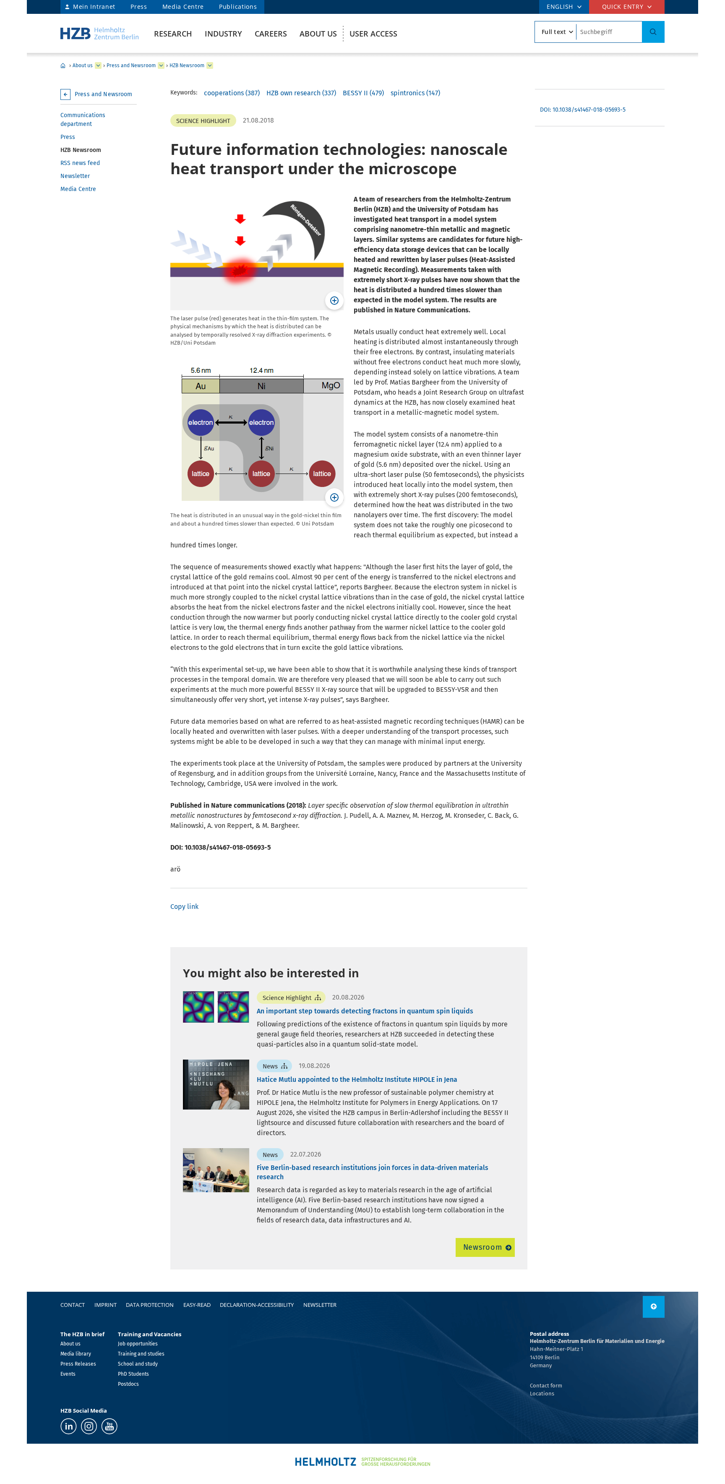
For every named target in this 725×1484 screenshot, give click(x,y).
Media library (75, 1354)
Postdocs (128, 1384)
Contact (72, 1305)
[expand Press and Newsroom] (161, 65)
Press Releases (78, 1364)
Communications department (82, 120)
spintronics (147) (415, 93)
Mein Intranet (94, 6)
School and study (138, 1364)
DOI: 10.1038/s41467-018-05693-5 (583, 109)
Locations (542, 1393)
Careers (271, 34)
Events (68, 1374)
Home (62, 65)
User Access (373, 34)
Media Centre (183, 6)
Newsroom (482, 1247)
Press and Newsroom (131, 65)
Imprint (105, 1305)
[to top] (654, 1307)
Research (173, 34)
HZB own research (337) (301, 93)
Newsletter (75, 176)
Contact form (546, 1385)
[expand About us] (98, 65)
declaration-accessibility (257, 1305)
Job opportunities (138, 1344)
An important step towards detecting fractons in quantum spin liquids (365, 1011)
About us (318, 34)
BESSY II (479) (363, 93)
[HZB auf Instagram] (89, 1426)
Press (138, 6)
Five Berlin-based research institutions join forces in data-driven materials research (372, 1172)
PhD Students (133, 1374)
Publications (238, 6)
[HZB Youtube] (109, 1426)
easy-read (197, 1305)
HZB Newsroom (187, 65)
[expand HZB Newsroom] (209, 65)
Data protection (150, 1305)
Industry (223, 34)
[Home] (99, 33)
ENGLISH (560, 6)
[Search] (653, 32)
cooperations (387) (232, 93)
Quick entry (623, 6)
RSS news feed (80, 163)
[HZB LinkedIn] (68, 1426)
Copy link (184, 907)
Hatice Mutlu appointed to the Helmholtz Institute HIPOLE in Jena (357, 1080)
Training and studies (141, 1354)
